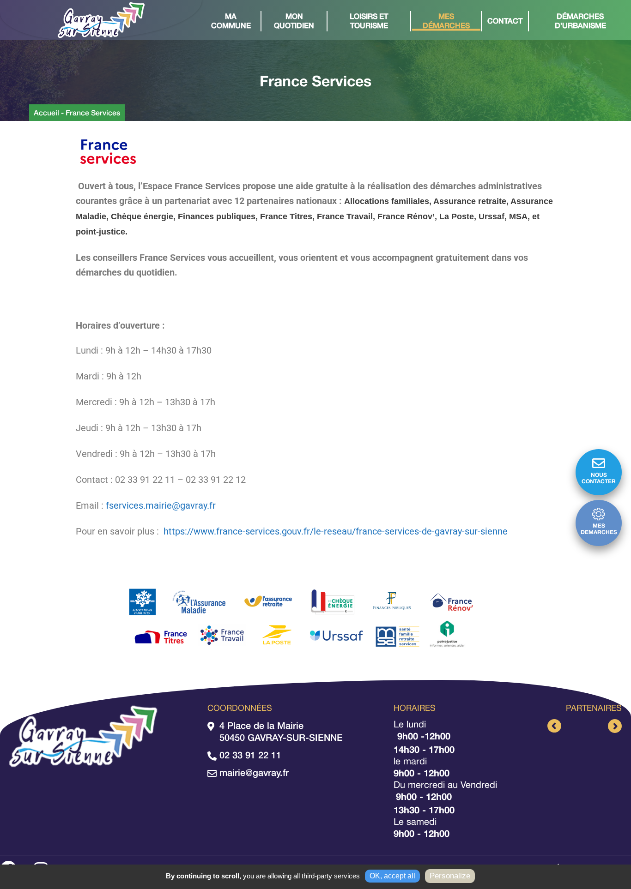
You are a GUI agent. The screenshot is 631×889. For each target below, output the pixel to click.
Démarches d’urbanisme (580, 21)
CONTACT (504, 20)
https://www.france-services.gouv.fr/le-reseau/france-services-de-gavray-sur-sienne (336, 531)
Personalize (450, 875)
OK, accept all (392, 876)
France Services (93, 112)
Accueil (46, 112)
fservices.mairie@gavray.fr (161, 505)
